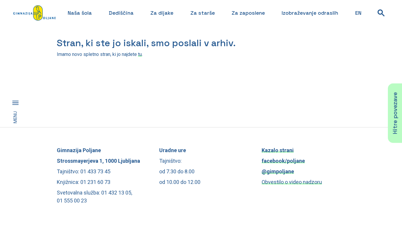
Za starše (202, 12)
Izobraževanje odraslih (310, 12)
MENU (15, 117)
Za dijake (161, 12)
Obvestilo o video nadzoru (292, 182)
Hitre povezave (395, 113)
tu (140, 54)
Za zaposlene (248, 12)
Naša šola (80, 12)
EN (358, 12)
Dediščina (121, 12)
